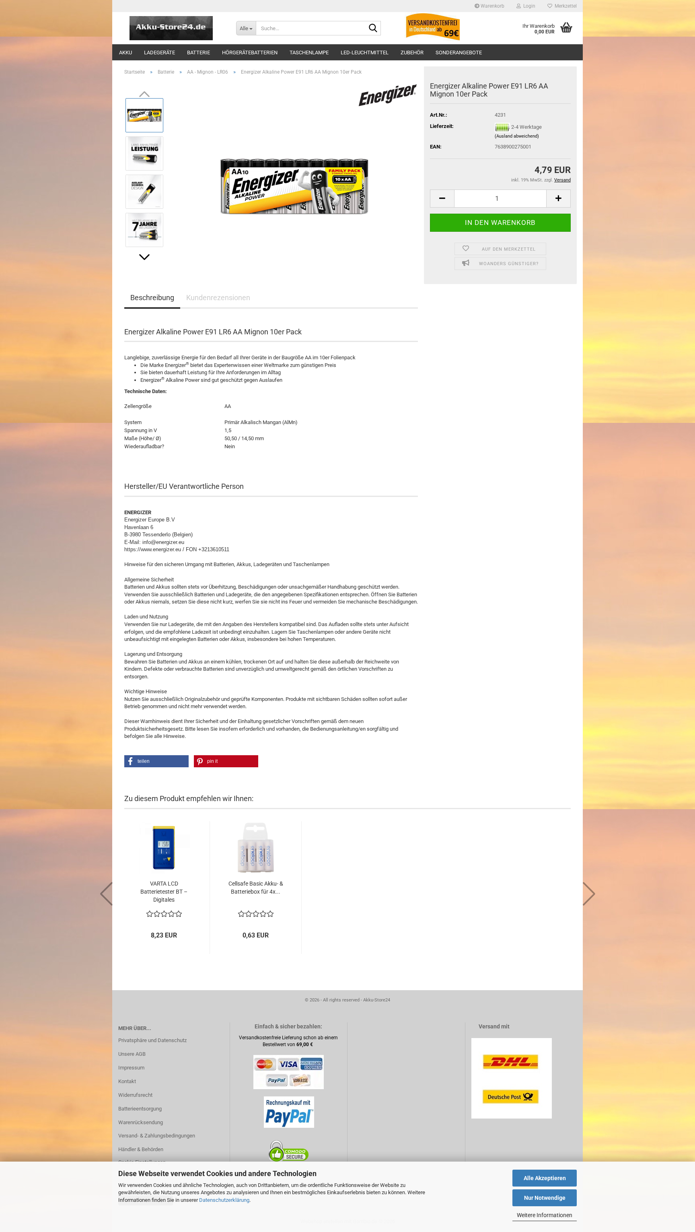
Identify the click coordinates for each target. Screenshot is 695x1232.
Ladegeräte (159, 52)
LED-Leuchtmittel (365, 52)
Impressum (131, 1068)
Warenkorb (491, 6)
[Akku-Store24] (171, 28)
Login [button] (528, 6)
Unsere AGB (132, 1054)
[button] (144, 257)
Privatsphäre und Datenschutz (152, 1040)
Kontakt (127, 1081)
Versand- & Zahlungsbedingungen (156, 1136)
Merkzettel (564, 6)
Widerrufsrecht (135, 1095)
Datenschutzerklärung (224, 1200)
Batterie (198, 52)
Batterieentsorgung (140, 1109)
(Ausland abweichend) (517, 136)
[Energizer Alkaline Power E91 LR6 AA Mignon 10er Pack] (294, 172)
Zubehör (412, 52)
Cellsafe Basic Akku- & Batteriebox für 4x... (255, 887)
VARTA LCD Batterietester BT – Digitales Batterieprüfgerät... (164, 892)
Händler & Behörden (140, 1149)
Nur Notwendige (544, 1198)
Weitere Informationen (544, 1215)
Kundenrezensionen (218, 297)
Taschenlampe (309, 52)
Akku (125, 52)
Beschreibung (152, 297)
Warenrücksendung (140, 1122)
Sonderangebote (459, 52)
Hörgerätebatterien (250, 52)
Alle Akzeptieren (545, 1178)
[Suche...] (373, 28)
